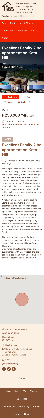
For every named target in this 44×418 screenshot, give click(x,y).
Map (9, 102)
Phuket (34, 30)
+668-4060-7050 (24, 9)
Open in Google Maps (16, 278)
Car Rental (7, 30)
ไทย (24, 16)
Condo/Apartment (13, 124)
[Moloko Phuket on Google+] (14, 369)
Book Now (12, 97)
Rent (12, 23)
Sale (4, 23)
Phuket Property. (24, 3)
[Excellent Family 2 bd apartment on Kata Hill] (5, 89)
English (5, 16)
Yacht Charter (26, 23)
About (5, 38)
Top (28, 97)
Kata (7, 127)
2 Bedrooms (33, 124)
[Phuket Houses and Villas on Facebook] (4, 369)
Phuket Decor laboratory (16, 406)
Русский (14, 16)
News (27, 414)
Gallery (24, 102)
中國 (20, 16)
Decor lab (22, 30)
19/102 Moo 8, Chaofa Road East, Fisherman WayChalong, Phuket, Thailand (17, 350)
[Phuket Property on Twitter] (9, 369)
